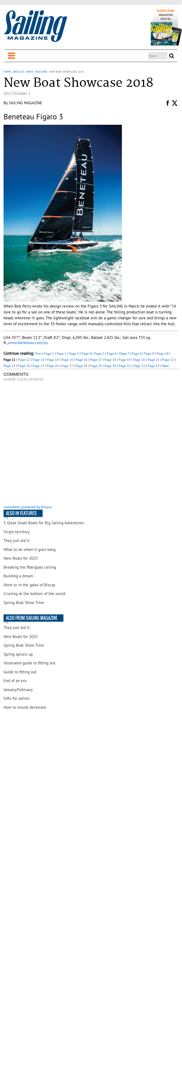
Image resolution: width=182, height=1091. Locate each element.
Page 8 (137, 353)
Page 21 (154, 360)
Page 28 (81, 366)
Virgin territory (17, 531)
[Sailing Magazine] (35, 26)
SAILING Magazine (25, 102)
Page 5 (99, 353)
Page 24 (24, 366)
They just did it (17, 540)
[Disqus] (91, 444)
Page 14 (53, 360)
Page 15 (67, 360)
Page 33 (154, 366)
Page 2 (62, 353)
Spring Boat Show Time (24, 602)
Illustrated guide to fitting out (29, 663)
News (29, 71)
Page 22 (168, 360)
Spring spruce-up (18, 654)
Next (165, 366)
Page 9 (149, 353)
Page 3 (74, 353)
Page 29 (96, 366)
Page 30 (110, 366)
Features (41, 71)
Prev (38, 353)
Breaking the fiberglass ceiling (30, 567)
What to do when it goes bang (30, 549)
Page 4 (87, 353)
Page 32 (139, 366)
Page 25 (38, 366)
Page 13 (38, 360)
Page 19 (125, 360)
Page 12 (24, 360)
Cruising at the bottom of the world (34, 593)
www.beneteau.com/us (28, 342)
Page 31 (125, 366)
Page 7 (124, 353)
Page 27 (67, 366)
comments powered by (28, 506)
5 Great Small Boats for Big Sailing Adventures (44, 522)
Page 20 (139, 360)
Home (7, 71)
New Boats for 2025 (21, 558)
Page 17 (96, 360)
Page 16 (82, 360)
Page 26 (53, 366)
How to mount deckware (25, 707)
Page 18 (110, 360)
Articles (18, 71)
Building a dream (18, 576)
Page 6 (112, 353)
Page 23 (9, 366)
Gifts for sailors (17, 698)
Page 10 (163, 353)
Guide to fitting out (20, 672)
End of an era (15, 680)
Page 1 (49, 353)
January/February (18, 689)
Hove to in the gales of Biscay (29, 584)
